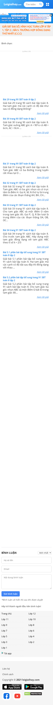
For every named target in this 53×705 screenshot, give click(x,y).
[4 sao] (25, 43)
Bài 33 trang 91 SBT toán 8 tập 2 (19, 204)
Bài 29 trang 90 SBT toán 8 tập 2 (19, 99)
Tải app (7, 653)
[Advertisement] (26, 75)
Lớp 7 (4, 630)
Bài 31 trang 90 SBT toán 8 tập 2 (19, 163)
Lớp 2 (31, 642)
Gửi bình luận (11, 594)
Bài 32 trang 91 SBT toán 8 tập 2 (19, 182)
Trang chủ (6, 613)
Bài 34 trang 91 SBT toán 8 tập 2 (19, 230)
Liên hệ (6, 668)
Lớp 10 (32, 619)
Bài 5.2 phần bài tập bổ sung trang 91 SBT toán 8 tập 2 (24, 279)
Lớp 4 (31, 636)
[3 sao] (22, 43)
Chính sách (7, 674)
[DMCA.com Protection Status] (33, 696)
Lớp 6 (31, 630)
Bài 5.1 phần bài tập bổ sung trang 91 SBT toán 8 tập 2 (24, 254)
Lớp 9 (4, 624)
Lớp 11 (5, 619)
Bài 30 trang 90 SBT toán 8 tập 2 (19, 118)
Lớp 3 (4, 642)
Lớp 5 (4, 636)
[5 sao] (29, 43)
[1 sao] (14, 43)
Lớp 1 (4, 647)
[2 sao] (18, 43)
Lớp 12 (32, 613)
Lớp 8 (31, 624)
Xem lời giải (43, 113)
